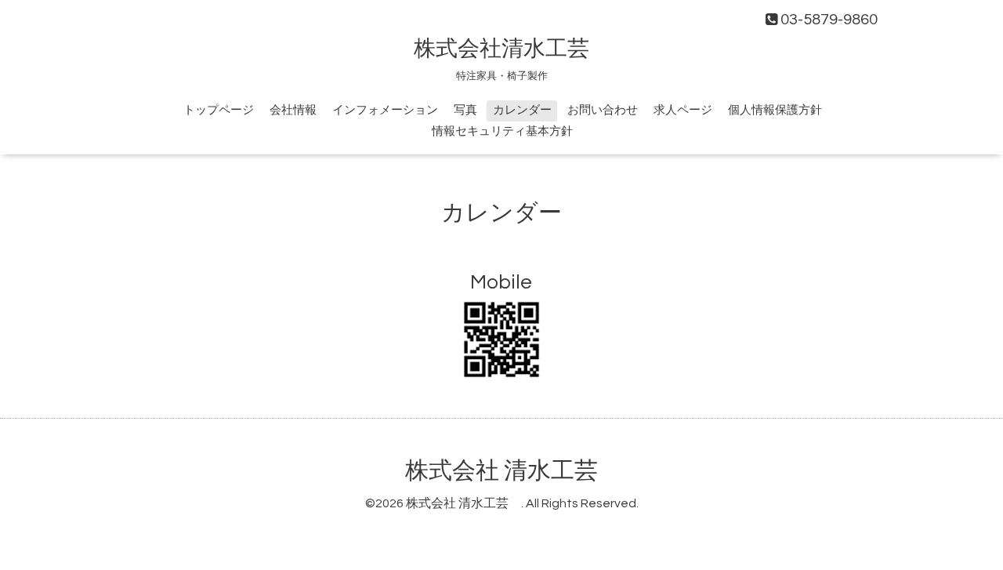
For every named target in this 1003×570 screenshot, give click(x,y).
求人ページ (683, 110)
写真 (465, 110)
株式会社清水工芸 (512, 49)
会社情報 (293, 110)
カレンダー (522, 110)
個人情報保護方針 (775, 110)
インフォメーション (385, 110)
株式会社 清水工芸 (513, 471)
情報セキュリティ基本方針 (502, 131)
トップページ (218, 110)
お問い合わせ (602, 110)
